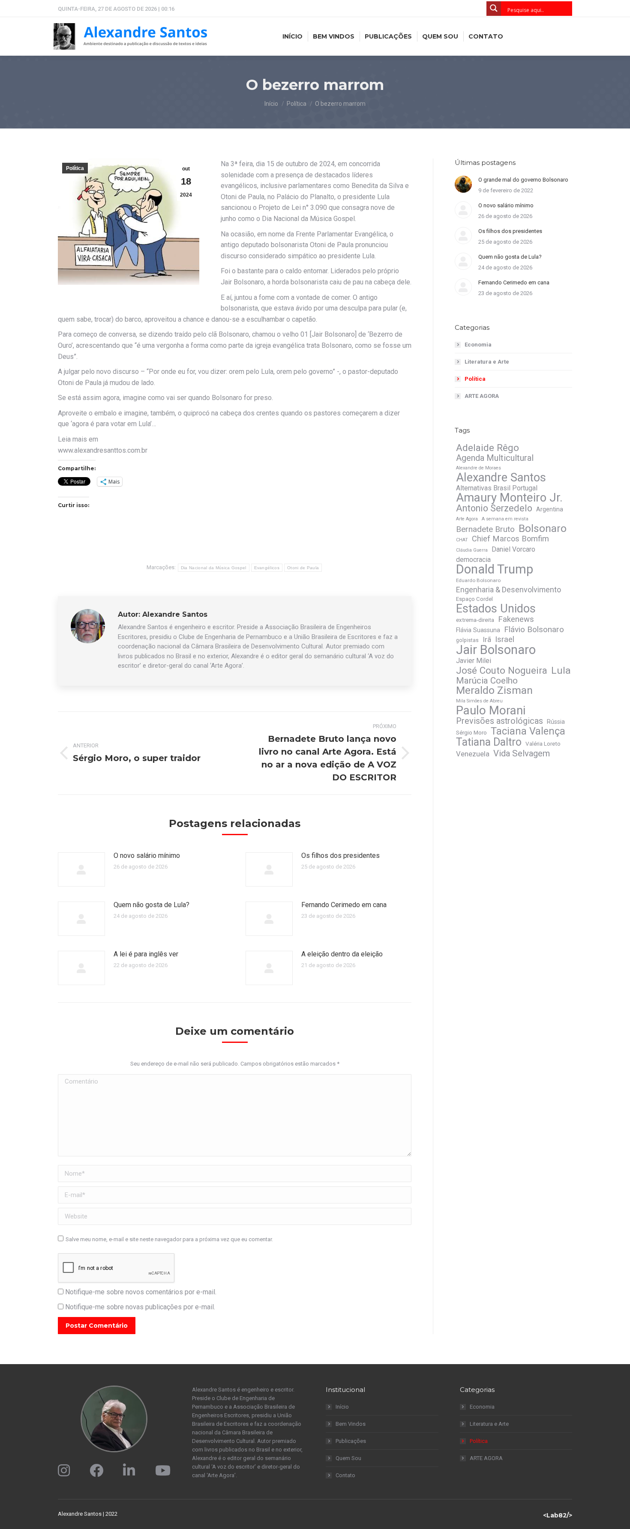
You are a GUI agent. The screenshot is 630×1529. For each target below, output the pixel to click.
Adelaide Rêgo (487, 447)
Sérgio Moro (471, 732)
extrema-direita (475, 620)
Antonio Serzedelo (494, 508)
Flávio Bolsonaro (534, 629)
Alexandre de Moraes (478, 468)
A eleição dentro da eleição (342, 954)
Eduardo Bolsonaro (478, 580)
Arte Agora (467, 519)
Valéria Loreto (543, 744)
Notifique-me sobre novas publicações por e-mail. (140, 1307)
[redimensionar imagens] (81, 869)
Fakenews (516, 619)
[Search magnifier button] (493, 8)
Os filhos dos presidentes (340, 855)
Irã (487, 639)
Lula (561, 670)
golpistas (467, 640)
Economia (478, 344)
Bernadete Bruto (485, 529)
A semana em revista (505, 519)
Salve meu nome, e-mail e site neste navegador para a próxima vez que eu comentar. (169, 1239)
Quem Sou (348, 1458)
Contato (345, 1475)
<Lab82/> (557, 1515)
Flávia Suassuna (478, 630)
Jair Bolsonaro (496, 649)
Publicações (351, 1441)
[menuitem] (292, 36)
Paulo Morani (490, 710)
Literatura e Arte (487, 361)
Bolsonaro (543, 528)
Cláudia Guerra (472, 550)
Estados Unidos (496, 608)
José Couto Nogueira (501, 670)
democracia (473, 559)
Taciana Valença (528, 731)
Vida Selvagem (521, 753)
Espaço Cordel (474, 599)
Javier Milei (473, 661)
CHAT (462, 540)
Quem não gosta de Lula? (151, 905)
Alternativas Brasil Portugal (496, 488)
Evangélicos (266, 567)
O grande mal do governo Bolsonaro (523, 179)
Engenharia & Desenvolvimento (508, 589)
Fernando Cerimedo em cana (344, 905)
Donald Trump (494, 569)
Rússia (556, 721)
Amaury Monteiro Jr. (509, 497)
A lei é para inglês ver (146, 954)
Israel (504, 639)
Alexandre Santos (501, 477)
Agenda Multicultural (495, 458)
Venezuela (472, 754)
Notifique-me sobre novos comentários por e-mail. (140, 1292)
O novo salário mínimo (147, 855)
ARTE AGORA (482, 396)
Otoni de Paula (303, 567)
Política (75, 168)
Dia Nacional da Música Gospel (213, 567)
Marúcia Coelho (487, 680)
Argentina (549, 509)
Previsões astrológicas (499, 721)
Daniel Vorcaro (513, 549)
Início (342, 1407)
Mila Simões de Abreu (479, 701)
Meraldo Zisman (494, 690)
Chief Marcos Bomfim (510, 539)
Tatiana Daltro (489, 742)
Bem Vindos (351, 1424)
